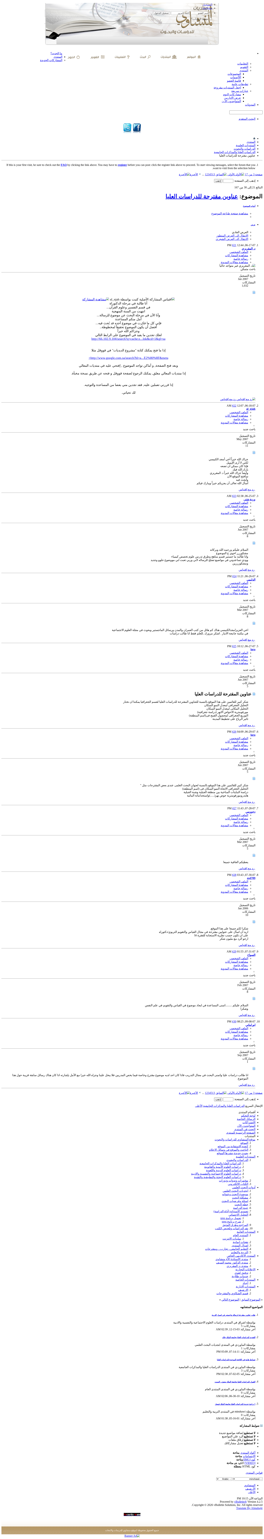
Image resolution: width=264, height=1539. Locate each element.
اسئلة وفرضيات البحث (235, 1201)
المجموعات (234, 73)
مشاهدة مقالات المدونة (234, 262)
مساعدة (207, 8)
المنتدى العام (240, 1235)
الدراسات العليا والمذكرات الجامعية (234, 152)
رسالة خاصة (240, 258)
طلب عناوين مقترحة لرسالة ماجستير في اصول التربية (233, 1315)
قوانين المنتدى (254, 1472)
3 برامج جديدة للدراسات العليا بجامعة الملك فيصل (235, 1404)
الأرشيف (250, 1488)
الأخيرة (194, 174)
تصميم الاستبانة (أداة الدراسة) (231, 1211)
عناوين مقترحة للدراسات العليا (202, 196)
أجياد (245, 1283)
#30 (234, 1021)
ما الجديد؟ (56, 53)
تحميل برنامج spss (230, 1218)
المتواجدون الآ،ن (231, 101)
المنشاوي (249, 1485)
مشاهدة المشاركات (236, 255)
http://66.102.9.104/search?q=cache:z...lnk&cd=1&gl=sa (128, 339)
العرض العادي (240, 232)
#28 (234, 874)
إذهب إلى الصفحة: (244, 180)
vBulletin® (240, 1501)
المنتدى (58, 56)
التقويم (244, 67)
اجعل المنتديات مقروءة (227, 87)
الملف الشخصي (239, 252)
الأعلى (198, 1105)
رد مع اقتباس (228, 399)
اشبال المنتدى (240, 1245)
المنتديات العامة (246, 1231)
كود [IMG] (249, 1459)
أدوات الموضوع (249, 206)
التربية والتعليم (239, 1252)
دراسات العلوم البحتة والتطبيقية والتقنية (217, 1177)
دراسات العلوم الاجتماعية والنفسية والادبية (216, 1173)
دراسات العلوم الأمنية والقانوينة (222, 1166)
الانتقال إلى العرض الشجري (232, 239)
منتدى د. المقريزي (237, 1266)
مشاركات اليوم (232, 94)
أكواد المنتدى (247, 1452)
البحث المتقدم (247, 118)
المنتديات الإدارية (245, 1286)
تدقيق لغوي (241, 1272)
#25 (234, 646)
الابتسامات (249, 1456)
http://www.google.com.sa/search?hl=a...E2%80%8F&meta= (128, 358)
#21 (234, 245)
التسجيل (207, 4)
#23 (234, 495)
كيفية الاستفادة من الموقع (233, 1146)
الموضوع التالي (230, 1299)
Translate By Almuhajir (249, 1508)
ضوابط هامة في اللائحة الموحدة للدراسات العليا (236, 1360)
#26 (234, 731)
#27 (234, 808)
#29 (234, 951)
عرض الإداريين (232, 97)
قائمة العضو (234, 80)
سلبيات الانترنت (232, 1238)
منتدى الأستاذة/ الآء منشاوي (232, 1259)
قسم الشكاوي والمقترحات (232, 1293)
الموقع (244, 1142)
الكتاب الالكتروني (238, 1183)
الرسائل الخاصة (246, 1119)
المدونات (250, 104)
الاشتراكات (248, 1122)
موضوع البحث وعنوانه (235, 1194)
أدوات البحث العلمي (243, 1187)
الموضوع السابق (250, 1299)
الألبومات (235, 77)
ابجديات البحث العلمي (235, 1190)
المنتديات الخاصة (245, 1279)
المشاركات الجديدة (51, 60)
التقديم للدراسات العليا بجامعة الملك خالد (238, 1337)
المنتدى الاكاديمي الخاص (241, 1255)
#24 (234, 576)
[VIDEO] (249, 1463)
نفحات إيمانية (240, 1242)
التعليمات (242, 63)
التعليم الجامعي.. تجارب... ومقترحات (226, 1248)
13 (213, 174)
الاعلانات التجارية (245, 1269)
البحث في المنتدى (244, 1129)
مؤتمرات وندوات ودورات (233, 1180)
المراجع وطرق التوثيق (235, 1224)
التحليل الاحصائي (238, 1214)
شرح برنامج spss (231, 1221)
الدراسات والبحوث (244, 148)
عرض (253, 225)
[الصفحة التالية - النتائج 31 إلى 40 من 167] (200, 174)
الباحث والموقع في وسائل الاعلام (228, 1149)
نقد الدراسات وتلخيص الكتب (231, 1228)
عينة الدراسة (240, 1207)
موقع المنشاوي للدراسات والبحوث (235, 1139)
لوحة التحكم (248, 1115)
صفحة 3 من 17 (254, 174)
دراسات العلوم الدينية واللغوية (223, 1170)
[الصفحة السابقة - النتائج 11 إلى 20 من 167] (221, 174)
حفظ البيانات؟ (200, 19)
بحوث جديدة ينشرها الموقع (232, 1153)
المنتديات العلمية (245, 145)
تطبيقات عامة (240, 84)
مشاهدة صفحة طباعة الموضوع (229, 213)
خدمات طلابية (240, 1276)
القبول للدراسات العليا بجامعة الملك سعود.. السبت (235, 1382)
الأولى (230, 174)
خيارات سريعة (239, 90)
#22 (234, 405)
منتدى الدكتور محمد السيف (232, 1262)
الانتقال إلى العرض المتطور (232, 235)
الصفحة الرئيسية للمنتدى (240, 1132)
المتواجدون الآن (246, 1125)
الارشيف (243, 1289)
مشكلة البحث (240, 1197)
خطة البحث (241, 1204)
